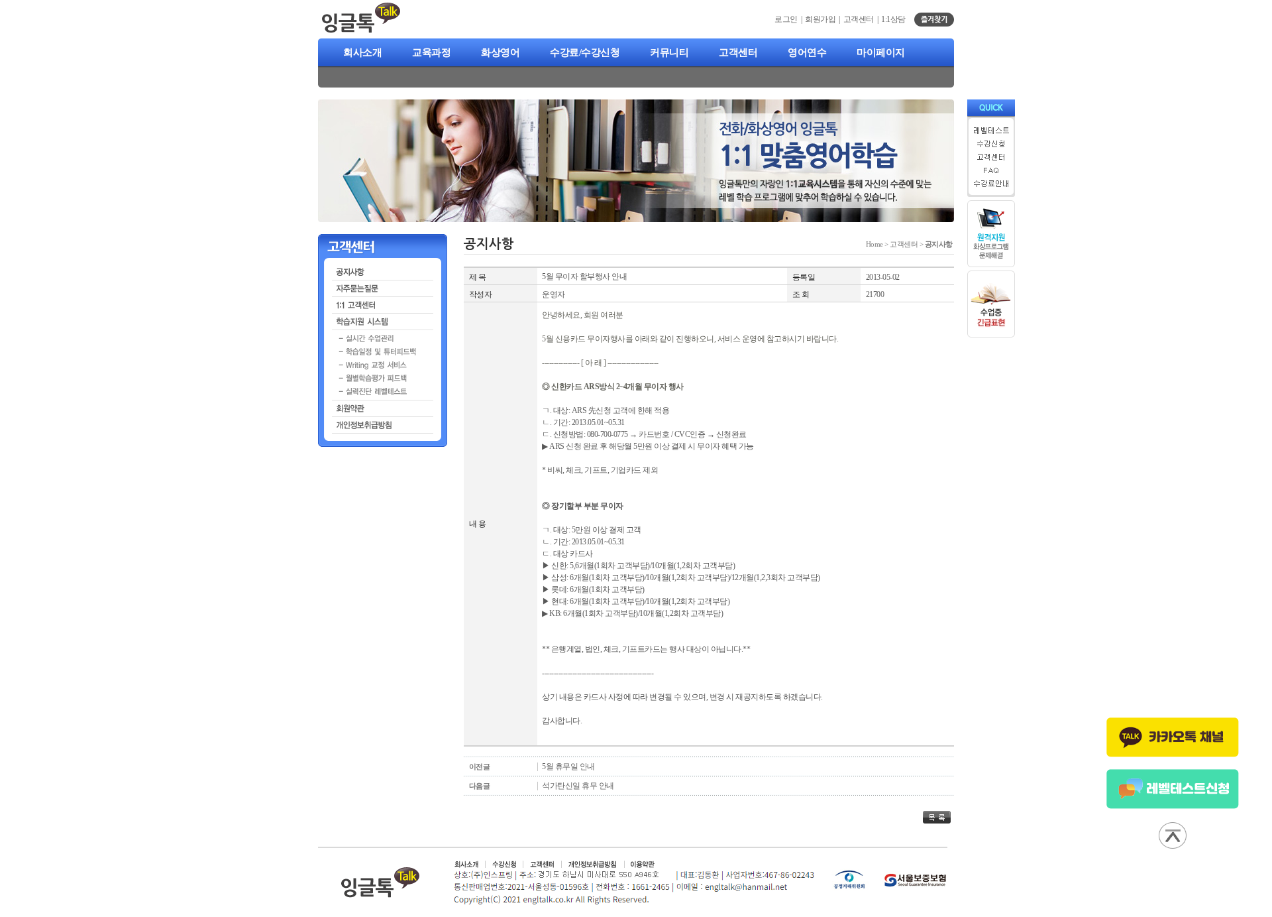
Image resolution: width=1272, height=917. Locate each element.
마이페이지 (881, 52)
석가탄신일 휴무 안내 (578, 785)
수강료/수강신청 (584, 52)
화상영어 (500, 52)
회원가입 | (824, 19)
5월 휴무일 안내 (568, 766)
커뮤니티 (669, 52)
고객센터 (738, 52)
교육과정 (431, 52)
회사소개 (362, 52)
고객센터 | (862, 19)
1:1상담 (893, 19)
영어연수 (807, 52)
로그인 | (789, 19)
